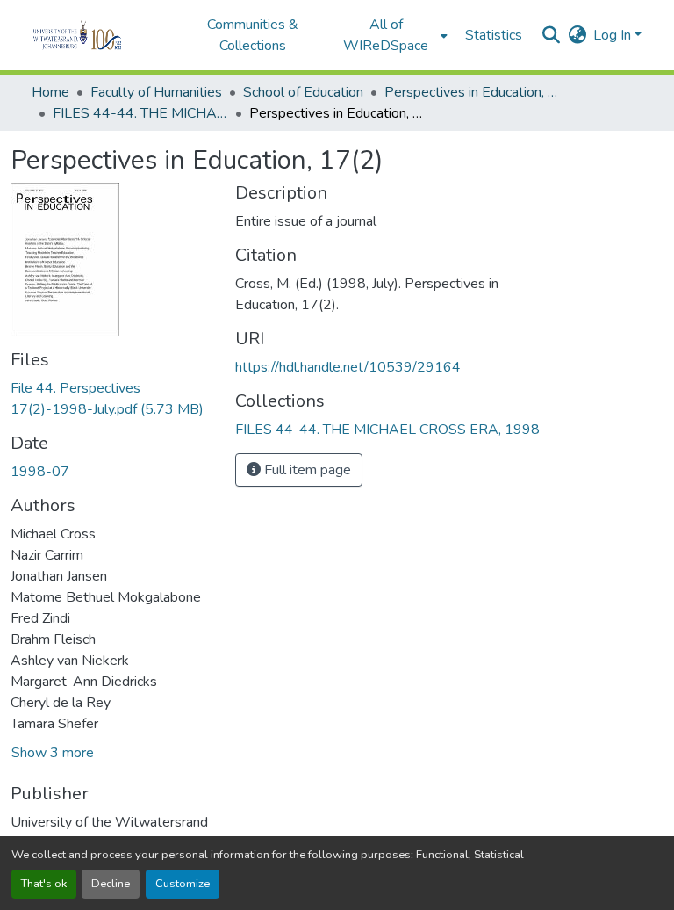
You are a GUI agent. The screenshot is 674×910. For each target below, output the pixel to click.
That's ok (44, 884)
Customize (182, 884)
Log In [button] (614, 35)
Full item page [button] (306, 470)
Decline (110, 884)
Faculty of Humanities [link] (156, 92)
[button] (101, 35)
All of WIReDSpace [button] (385, 35)
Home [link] (50, 92)
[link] (112, 399)
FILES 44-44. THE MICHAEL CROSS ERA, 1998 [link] (140, 113)
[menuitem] (391, 35)
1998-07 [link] (40, 471)
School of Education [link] (303, 92)
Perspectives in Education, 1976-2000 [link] (472, 92)
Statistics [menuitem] (493, 35)
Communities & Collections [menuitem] (252, 35)
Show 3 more (52, 752)
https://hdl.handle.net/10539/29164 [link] (348, 367)
